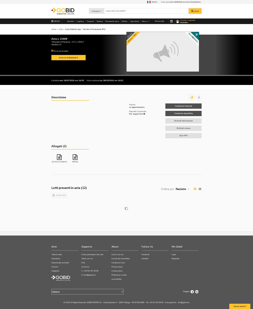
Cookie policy (117, 271)
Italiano (154, 2)
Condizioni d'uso (118, 262)
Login (174, 254)
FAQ (83, 262)
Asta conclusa (93, 80)
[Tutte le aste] (171, 21)
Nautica (100, 21)
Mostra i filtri (61, 195)
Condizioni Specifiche (183, 113)
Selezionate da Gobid (60, 262)
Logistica (80, 21)
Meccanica (146, 21)
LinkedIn (145, 258)
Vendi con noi (87, 258)
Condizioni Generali (183, 106)
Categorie (95, 11)
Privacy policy (117, 267)
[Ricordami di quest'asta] (199, 97)
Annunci (54, 267)
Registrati (175, 258)
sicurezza (85, 267)
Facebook (145, 254)
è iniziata (55, 80)
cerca (196, 11)
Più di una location (60, 51)
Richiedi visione (183, 128)
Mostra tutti (159, 21)
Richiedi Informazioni (183, 121)
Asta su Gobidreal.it (68, 57)
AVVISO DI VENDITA (59, 162)
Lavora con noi (117, 254)
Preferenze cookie (119, 275)
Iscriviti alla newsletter (120, 258)
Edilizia (124, 21)
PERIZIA (75, 162)
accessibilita (116, 279)
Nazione (181, 189)
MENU (56, 21)
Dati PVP (183, 135)
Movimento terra (112, 21)
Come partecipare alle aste (92, 254)
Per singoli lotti (136, 114)
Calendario (55, 258)
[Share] (191, 97)
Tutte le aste (56, 254)
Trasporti (90, 21)
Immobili (70, 21)
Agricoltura (134, 21)
